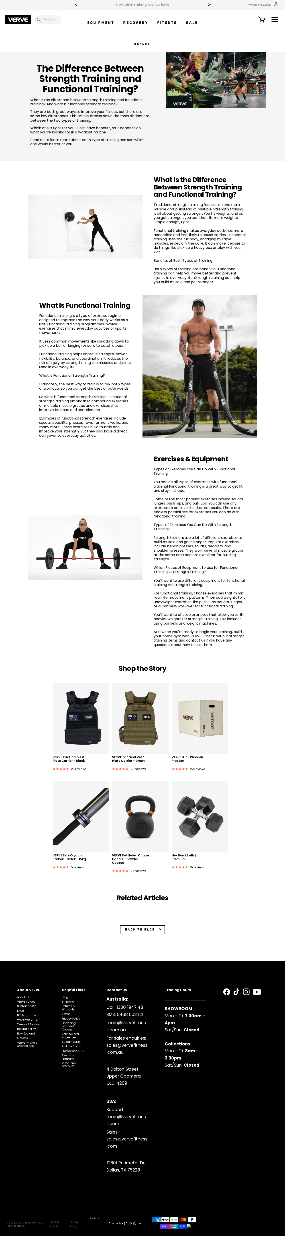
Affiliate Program (73, 1046)
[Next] (209, 5)
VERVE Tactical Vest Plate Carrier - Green (128, 759)
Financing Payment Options (69, 1026)
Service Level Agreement (70, 1035)
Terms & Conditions (55, 1224)
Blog (65, 997)
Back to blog (140, 929)
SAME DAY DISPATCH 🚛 (143, 5)
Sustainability (26, 1006)
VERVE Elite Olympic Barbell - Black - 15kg (69, 857)
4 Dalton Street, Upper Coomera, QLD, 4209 (124, 1076)
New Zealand (26, 1033)
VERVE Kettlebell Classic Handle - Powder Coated (131, 859)
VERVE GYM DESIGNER (69, 1064)
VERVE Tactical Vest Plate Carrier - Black (69, 759)
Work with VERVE (28, 1020)
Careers (22, 1038)
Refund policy (26, 1029)
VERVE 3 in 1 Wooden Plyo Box (187, 759)
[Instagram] (246, 991)
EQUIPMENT (100, 22)
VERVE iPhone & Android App (27, 1044)
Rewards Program (68, 1056)
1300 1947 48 (129, 1007)
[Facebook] (226, 991)
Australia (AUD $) (122, 1223)
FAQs (20, 1011)
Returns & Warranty (68, 1007)
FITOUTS (167, 22)
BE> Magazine (26, 1015)
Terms (66, 1014)
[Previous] (75, 5)
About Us (23, 997)
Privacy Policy (71, 1018)
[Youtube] (257, 992)
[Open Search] (39, 19)
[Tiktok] (236, 991)
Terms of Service (28, 1024)
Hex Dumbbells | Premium (184, 857)
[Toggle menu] (274, 20)
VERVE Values (26, 1001)
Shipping (68, 1001)
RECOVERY (135, 22)
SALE (192, 22)
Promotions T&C (73, 1051)
